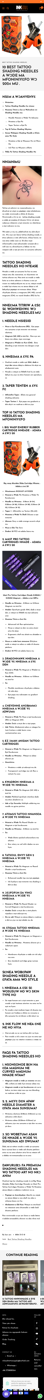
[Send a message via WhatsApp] (40, 1396)
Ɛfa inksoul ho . (8, 1319)
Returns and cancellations (38, 1364)
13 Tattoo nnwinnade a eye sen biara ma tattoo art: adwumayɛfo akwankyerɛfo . (20, 1301)
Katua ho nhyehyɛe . (10, 1328)
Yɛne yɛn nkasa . (9, 1323)
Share (4, 1244)
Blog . (4, 1344)
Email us (10, 1356)
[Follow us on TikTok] (36, 1338)
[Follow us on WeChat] (36, 1344)
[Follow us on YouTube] (36, 1333)
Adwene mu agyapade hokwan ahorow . (14, 1333)
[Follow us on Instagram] (36, 1328)
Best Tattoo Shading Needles (14, 62)
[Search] (8, 8)
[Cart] (40, 8)
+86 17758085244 (9, 1370)
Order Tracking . (9, 1340)
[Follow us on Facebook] (36, 1323)
